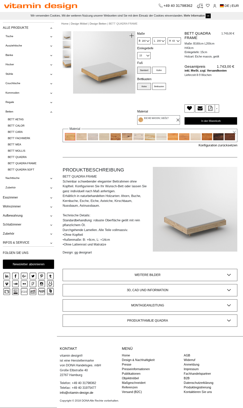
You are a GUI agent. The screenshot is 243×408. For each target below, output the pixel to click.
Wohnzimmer (12, 206)
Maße (141, 33)
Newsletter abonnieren (28, 264)
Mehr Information (194, 15)
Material (142, 111)
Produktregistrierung (197, 387)
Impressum (191, 369)
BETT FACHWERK (19, 138)
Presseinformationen (136, 369)
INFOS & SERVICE (16, 242)
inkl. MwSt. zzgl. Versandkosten (206, 70)
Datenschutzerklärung (198, 382)
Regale (10, 102)
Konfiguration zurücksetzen (218, 145)
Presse (126, 364)
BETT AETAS (16, 119)
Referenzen (130, 387)
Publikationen (131, 373)
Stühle (9, 73)
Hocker (10, 64)
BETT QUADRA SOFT (21, 169)
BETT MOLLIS (16, 150)
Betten (9, 111)
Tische (9, 36)
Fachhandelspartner (197, 373)
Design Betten (98, 23)
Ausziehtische (14, 45)
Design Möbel (79, 23)
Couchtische (13, 83)
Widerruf (189, 360)
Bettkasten (144, 79)
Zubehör (11, 187)
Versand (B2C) (132, 392)
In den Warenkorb (211, 121)
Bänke (9, 55)
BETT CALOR (16, 125)
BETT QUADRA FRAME (22, 163)
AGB (187, 355)
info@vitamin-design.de (76, 392)
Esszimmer (10, 197)
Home (65, 23)
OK (208, 16)
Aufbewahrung (13, 215)
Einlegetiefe (145, 48)
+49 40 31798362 (178, 6)
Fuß (140, 63)
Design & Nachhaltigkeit (138, 360)
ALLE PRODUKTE (15, 27)
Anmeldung (191, 364)
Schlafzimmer (12, 224)
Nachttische (13, 177)
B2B (187, 378)
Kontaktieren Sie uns (198, 392)
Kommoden (12, 92)
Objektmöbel (130, 378)
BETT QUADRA (17, 157)
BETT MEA (14, 144)
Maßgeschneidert (133, 382)
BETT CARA (15, 131)
